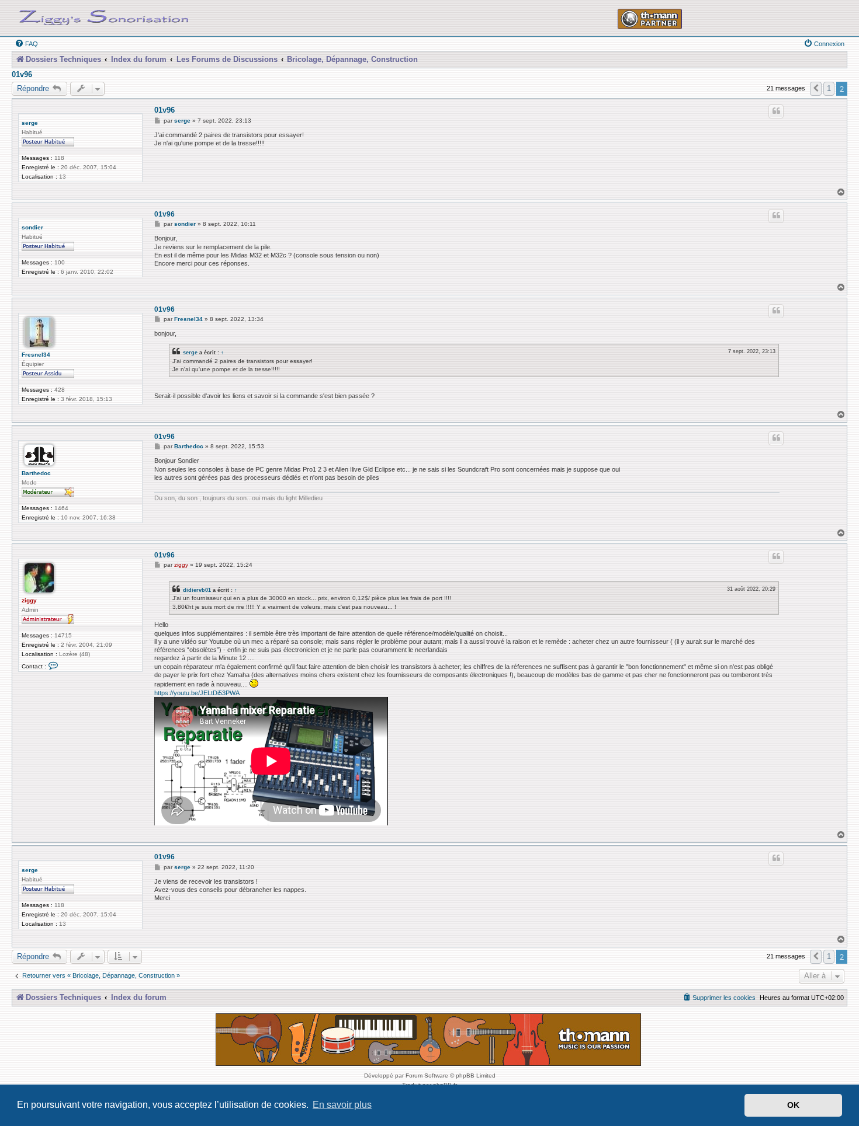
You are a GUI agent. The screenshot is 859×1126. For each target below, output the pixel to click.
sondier (32, 227)
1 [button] (829, 88)
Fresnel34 (36, 354)
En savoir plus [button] (342, 1105)
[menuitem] (26, 44)
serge (30, 123)
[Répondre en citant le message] (776, 111)
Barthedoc (36, 473)
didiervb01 (197, 590)
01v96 (22, 75)
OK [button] (793, 1105)
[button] (816, 89)
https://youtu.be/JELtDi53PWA (197, 692)
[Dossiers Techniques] (104, 15)
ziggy (29, 600)
